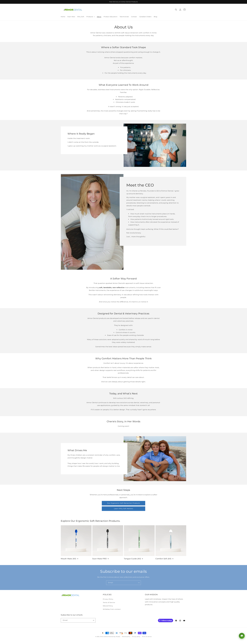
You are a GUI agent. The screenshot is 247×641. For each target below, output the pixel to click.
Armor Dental (104, 636)
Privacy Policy (108, 599)
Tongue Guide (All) (132, 559)
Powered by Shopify (114, 636)
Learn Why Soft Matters (123, 508)
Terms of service (147, 636)
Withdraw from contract (112, 609)
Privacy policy (136, 636)
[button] (90, 17)
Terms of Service (109, 602)
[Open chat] (242, 636)
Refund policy (126, 636)
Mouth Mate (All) (68, 559)
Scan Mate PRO (99, 559)
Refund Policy (108, 606)
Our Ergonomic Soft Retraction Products (123, 503)
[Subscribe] (139, 582)
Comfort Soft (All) (163, 559)
